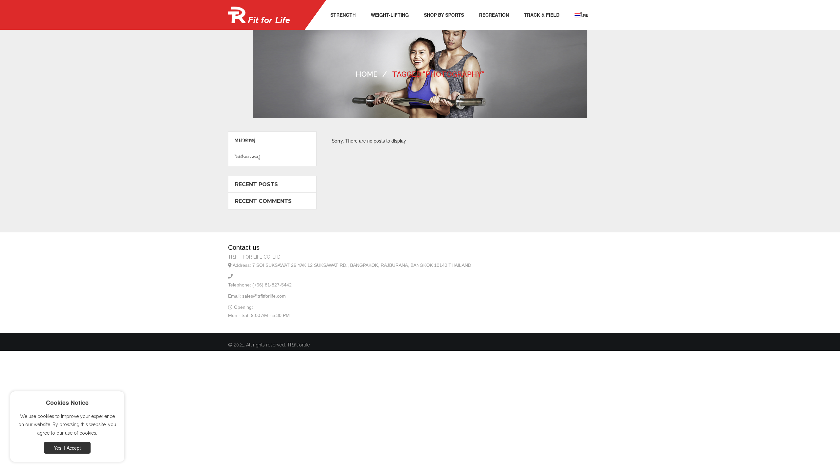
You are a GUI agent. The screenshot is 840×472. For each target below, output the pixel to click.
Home (366, 74)
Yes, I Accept (67, 447)
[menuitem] (343, 15)
